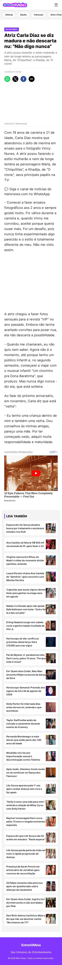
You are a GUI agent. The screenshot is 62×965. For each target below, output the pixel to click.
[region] (31, 281)
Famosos (38, 14)
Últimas (9, 14)
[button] (7, 79)
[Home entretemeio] (15, 5)
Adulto (23, 14)
